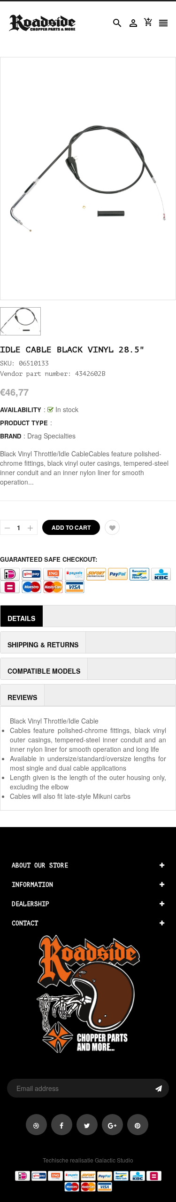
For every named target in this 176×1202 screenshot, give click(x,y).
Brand (10, 435)
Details (21, 618)
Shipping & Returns (43, 644)
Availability (20, 409)
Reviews (22, 697)
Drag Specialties (51, 435)
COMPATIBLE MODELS (44, 671)
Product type (24, 422)
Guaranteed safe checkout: (48, 559)
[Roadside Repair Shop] (88, 1181)
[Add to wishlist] (112, 527)
